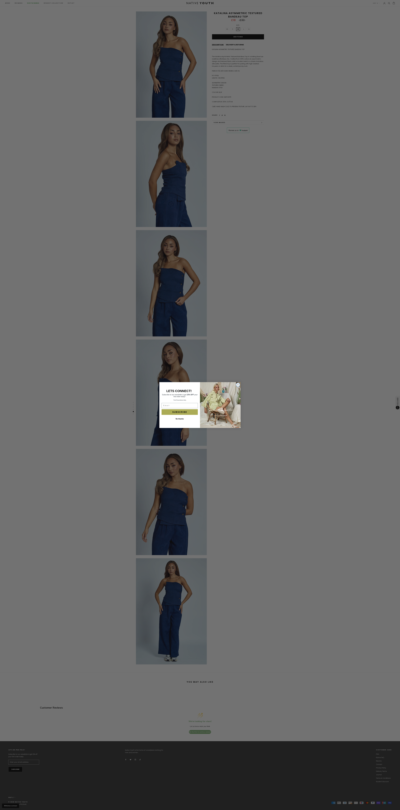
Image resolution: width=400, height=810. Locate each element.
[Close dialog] (238, 385)
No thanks (180, 419)
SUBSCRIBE (179, 412)
